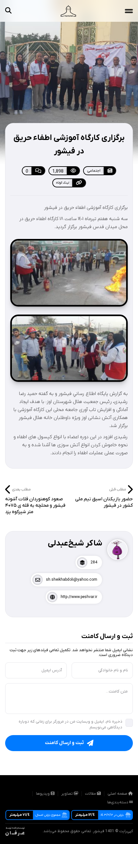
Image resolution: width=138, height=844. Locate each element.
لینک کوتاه (62, 183)
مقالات (91, 793)
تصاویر (67, 793)
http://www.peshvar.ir (79, 597)
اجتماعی (93, 170)
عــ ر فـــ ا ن (15, 833)
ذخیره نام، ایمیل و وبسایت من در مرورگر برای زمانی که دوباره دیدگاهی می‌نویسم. (70, 724)
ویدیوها (43, 793)
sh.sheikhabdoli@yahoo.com (71, 579)
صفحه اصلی (118, 793)
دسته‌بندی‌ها (118, 802)
